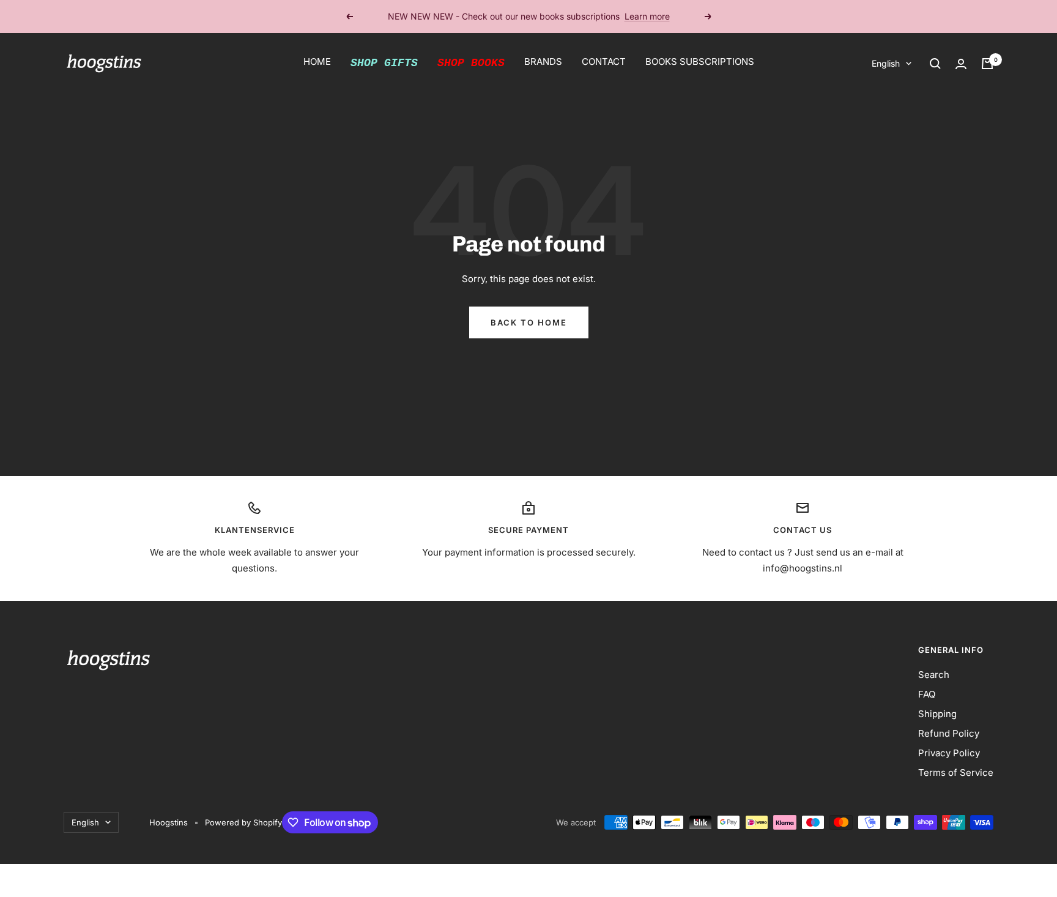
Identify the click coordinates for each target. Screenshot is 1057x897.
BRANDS (543, 61)
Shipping (937, 714)
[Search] (935, 63)
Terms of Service (955, 772)
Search (933, 674)
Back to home (529, 322)
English (886, 63)
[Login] (960, 64)
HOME (317, 61)
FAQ (926, 694)
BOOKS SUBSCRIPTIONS (699, 61)
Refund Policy (948, 733)
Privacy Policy (949, 753)
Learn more (647, 15)
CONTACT (604, 61)
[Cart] (987, 63)
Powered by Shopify (243, 822)
